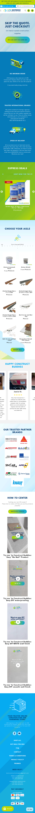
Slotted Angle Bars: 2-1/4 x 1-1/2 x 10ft (25, 292)
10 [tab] (25, 246)
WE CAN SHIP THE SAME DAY (17, 40)
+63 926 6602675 (17, 777)
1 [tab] (2, 246)
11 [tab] (28, 246)
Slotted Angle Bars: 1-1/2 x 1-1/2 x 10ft (9, 315)
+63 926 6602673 (17, 784)
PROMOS (17, 763)
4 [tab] (10, 246)
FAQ (17, 748)
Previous (1, 191)
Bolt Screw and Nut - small (9, 339)
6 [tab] (15, 246)
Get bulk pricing (8, 6)
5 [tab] (12, 246)
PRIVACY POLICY (17, 760)
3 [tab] (7, 246)
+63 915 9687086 (17, 778)
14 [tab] (17, 248)
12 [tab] (30, 246)
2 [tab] (5, 246)
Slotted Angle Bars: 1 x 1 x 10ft (9, 292)
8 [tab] (20, 246)
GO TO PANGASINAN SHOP (26, 6)
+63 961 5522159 (17, 783)
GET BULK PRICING (17, 744)
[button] (25, 10)
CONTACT (17, 752)
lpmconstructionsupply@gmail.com (17, 773)
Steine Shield (25, 267)
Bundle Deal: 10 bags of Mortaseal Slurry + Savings (17, 207)
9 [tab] (22, 246)
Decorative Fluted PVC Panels (26, 339)
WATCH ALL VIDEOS (17, 511)
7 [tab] (17, 246)
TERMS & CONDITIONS (17, 756)
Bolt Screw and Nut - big (25, 315)
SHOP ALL (17, 350)
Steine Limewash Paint (9, 268)
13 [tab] (33, 246)
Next (33, 191)
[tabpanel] (17, 240)
